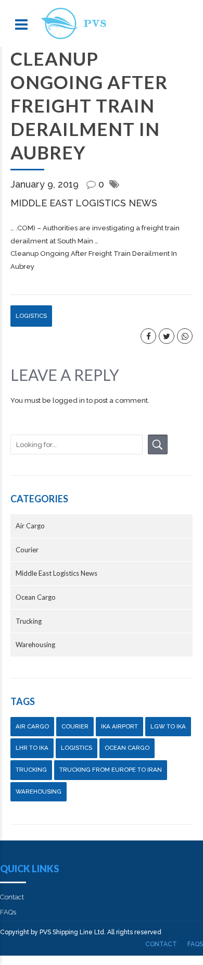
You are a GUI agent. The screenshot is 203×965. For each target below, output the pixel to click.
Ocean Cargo (36, 597)
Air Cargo (30, 526)
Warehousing (35, 644)
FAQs (8, 912)
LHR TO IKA (32, 747)
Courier (27, 550)
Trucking (29, 621)
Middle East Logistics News (83, 202)
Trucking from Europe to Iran (110, 769)
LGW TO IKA (168, 726)
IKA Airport (119, 726)
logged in (69, 400)
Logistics (31, 315)
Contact (12, 897)
